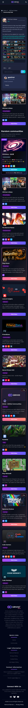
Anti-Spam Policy (14, 662)
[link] (23, 249)
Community (14, 643)
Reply (7, 85)
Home (5, 10)
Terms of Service (14, 653)
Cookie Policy (14, 659)
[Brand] (15, 2)
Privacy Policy (14, 656)
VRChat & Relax (13, 10)
